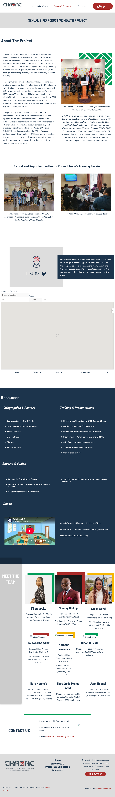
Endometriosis (13, 437)
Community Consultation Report (22, 479)
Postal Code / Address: (9, 291)
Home (31, 6)
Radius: (31, 296)
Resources (82, 6)
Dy (96, 788)
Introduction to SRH (72, 453)
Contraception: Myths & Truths (20, 421)
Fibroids (10, 442)
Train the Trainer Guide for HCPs (78, 447)
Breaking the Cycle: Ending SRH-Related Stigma (84, 421)
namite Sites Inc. (105, 788)
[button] (49, 6)
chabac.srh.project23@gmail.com (59, 736)
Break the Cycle (14, 431)
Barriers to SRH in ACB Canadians (78, 426)
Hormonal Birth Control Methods (21, 426)
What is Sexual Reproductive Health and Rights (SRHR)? (84, 529)
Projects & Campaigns (63, 6)
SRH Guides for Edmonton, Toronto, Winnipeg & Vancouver (84, 480)
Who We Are (42, 6)
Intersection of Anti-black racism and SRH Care (84, 437)
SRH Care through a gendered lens (78, 442)
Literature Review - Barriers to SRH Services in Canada (29, 485)
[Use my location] (3, 299)
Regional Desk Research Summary (23, 491)
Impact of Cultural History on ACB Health (82, 431)
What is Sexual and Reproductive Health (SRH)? (81, 523)
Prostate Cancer (14, 447)
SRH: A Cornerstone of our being (74, 535)
